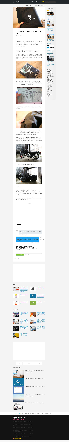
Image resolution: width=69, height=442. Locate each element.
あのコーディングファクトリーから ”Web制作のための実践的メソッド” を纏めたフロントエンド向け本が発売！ (24, 321)
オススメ (48, 80)
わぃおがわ (16, 2)
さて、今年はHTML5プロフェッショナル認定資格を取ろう (24, 302)
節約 (48, 91)
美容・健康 (49, 92)
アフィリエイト (49, 73)
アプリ (48, 78)
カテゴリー (33, 1)
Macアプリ (49, 79)
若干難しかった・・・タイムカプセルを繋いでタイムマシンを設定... (50, 29)
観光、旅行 (49, 94)
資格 (48, 95)
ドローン (48, 84)
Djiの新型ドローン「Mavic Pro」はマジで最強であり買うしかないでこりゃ (24, 327)
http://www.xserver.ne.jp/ (17, 438)
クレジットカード (50, 83)
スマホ (48, 83)
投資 (48, 88)
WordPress (38, 1)
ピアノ (48, 96)
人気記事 (42, 1)
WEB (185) (17, 258)
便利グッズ (49, 86)
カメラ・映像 (49, 81)
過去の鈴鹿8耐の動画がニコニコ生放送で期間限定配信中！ (24, 313)
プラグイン (49, 72)
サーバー (48, 74)
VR (47, 69)
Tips (48, 72)
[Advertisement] (29, 211)
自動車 (48, 93)
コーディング (49, 74)
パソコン (48, 85)
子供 (48, 87)
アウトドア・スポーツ (50, 76)
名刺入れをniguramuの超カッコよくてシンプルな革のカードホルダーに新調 (24, 334)
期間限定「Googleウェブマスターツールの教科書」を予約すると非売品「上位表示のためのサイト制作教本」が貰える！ (24, 289)
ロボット (48, 82)
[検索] (55, 1)
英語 (48, 94)
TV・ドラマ (49, 90)
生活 (48, 89)
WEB (48, 70)
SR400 (16, 258)
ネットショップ (49, 75)
